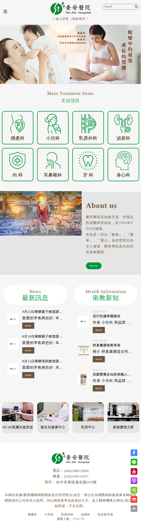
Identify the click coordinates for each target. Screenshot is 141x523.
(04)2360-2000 (76, 471)
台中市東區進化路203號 (76, 482)
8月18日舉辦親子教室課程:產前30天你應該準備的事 (62, 336)
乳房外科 (67, 514)
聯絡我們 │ (80, 18)
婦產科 (32, 514)
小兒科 (49, 514)
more (94, 265)
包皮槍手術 (105, 514)
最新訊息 (35, 295)
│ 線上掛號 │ (62, 18)
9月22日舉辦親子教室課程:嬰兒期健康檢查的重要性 (62, 312)
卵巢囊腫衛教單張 (107, 345)
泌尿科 (85, 514)
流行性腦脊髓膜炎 (107, 316)
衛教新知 (106, 295)
